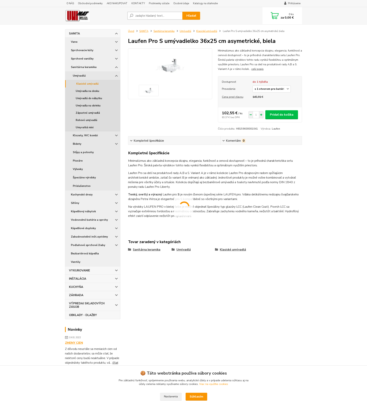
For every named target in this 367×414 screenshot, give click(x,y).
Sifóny (75, 203)
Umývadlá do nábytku (89, 98)
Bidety (77, 144)
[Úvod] (94, 16)
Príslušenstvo (82, 186)
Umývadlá (79, 76)
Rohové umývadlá (86, 120)
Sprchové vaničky (82, 58)
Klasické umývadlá (87, 84)
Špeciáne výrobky (84, 177)
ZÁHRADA (76, 295)
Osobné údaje (181, 3)
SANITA (74, 33)
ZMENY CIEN (74, 343)
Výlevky (78, 169)
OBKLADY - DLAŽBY (83, 315)
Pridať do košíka (281, 115)
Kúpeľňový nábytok (83, 211)
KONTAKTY (138, 3)
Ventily (75, 262)
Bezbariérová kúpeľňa (85, 253)
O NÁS (70, 3)
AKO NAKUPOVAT (117, 3)
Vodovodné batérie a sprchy (89, 220)
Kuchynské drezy (82, 194)
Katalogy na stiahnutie (205, 3)
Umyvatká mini (84, 127)
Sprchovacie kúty (82, 50)
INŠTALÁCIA (77, 279)
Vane (74, 42)
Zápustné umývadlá (88, 113)
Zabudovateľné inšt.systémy (89, 236)
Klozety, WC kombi (85, 135)
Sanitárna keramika (84, 67)
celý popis (257, 69)
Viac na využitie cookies (213, 384)
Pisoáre (78, 160)
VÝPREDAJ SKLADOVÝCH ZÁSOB (87, 305)
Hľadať (191, 16)
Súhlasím (196, 396)
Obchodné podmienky (90, 3)
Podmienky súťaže (159, 3)
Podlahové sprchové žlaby (88, 245)
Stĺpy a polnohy (83, 152)
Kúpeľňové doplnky (83, 228)
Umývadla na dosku (87, 91)
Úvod (131, 31)
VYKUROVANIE (79, 270)
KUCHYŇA (76, 287)
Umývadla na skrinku (88, 105)
